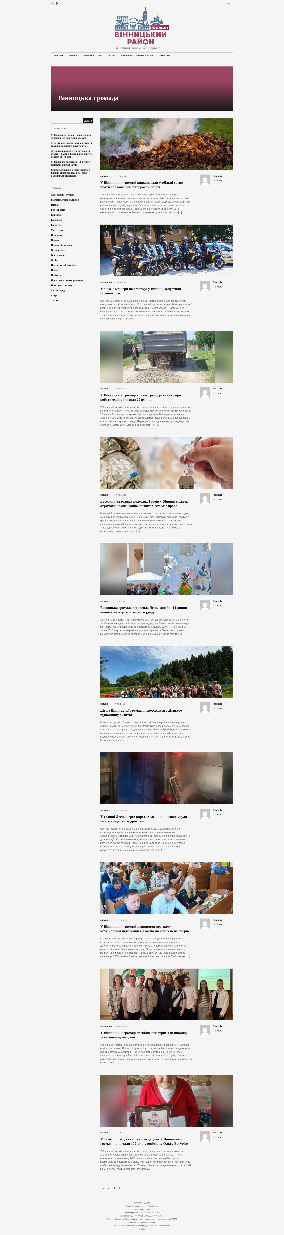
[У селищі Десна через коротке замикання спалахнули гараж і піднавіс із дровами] (169, 778)
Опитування (57, 255)
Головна (58, 56)
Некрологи (164, 56)
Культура (56, 225)
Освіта (54, 260)
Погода (55, 270)
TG (228, 3)
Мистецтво (57, 230)
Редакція (217, 176)
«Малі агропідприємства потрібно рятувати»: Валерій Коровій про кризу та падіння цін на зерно (72, 154)
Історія (55, 205)
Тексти (111, 56)
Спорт (54, 295)
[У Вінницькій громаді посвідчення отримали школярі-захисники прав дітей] (169, 994)
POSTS (219, 180)
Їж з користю (58, 210)
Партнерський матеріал (63, 265)
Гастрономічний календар (65, 200)
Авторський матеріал (62, 194)
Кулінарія (56, 220)
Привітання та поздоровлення (137, 56)
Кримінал (56, 215)
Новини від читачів (92, 56)
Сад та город (58, 290)
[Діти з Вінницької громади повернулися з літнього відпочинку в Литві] (169, 672)
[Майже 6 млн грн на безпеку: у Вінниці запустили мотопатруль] (169, 250)
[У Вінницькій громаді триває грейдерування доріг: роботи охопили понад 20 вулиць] (169, 356)
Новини (73, 56)
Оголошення (58, 250)
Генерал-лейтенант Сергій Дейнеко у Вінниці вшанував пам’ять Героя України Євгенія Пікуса (70, 173)
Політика (56, 275)
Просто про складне (61, 285)
